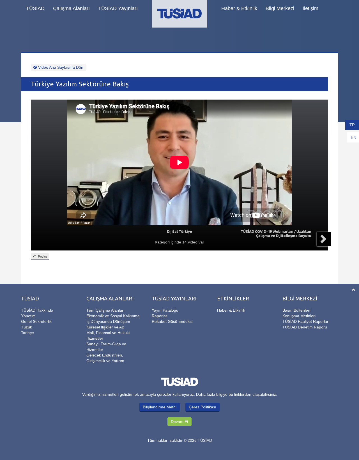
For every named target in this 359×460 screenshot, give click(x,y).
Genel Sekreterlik (36, 321)
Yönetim (28, 316)
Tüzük (26, 327)
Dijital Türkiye (179, 231)
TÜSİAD (35, 8)
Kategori (162, 242)
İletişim (310, 8)
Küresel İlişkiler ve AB (105, 327)
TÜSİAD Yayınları (118, 8)
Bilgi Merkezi (280, 8)
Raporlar (159, 316)
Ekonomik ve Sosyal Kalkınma (113, 316)
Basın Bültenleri (296, 310)
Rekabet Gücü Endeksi (172, 321)
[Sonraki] (324, 239)
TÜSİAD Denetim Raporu (304, 327)
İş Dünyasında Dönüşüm (108, 321)
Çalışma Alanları (71, 8)
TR (352, 125)
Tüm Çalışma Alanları (105, 310)
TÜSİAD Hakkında (37, 310)
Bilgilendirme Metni (159, 407)
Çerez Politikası (202, 407)
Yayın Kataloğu (165, 310)
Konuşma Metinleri (299, 316)
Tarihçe (27, 332)
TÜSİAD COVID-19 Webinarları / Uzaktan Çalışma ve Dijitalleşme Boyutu (276, 233)
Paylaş (42, 256)
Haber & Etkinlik (239, 8)
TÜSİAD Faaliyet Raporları (306, 321)
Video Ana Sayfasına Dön (60, 67)
